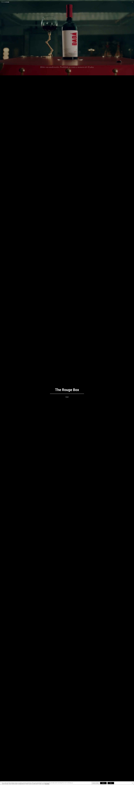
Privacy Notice (47, 783)
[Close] (132, 783)
